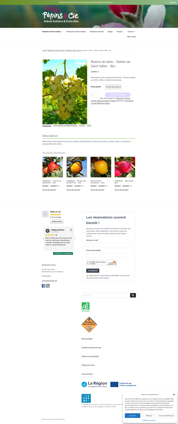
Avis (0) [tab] (82, 125)
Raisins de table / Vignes (73, 50)
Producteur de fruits (97, 31)
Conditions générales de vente (91, 347)
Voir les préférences (166, 416)
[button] (174, 395)
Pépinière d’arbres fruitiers (51, 31)
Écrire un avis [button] (57, 221)
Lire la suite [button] (49, 248)
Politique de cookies (148, 420)
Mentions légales (87, 338)
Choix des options (49, 190)
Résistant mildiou (103, 103)
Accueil (44, 50)
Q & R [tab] (89, 125)
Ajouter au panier (118, 95)
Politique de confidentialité (90, 356)
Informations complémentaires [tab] (65, 125)
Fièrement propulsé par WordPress (53, 419)
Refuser (149, 416)
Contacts (131, 31)
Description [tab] (46, 125)
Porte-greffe (96, 87)
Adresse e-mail (92, 240)
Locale (93, 103)
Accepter (132, 416)
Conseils (119, 31)
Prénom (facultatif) (93, 250)
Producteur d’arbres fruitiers (76, 31)
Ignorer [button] (173, 2)
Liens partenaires (87, 374)
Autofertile (129, 101)
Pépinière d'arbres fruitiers (56, 50)
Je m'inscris (92, 270)
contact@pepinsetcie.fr (49, 280)
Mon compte (131, 36)
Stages (110, 31)
